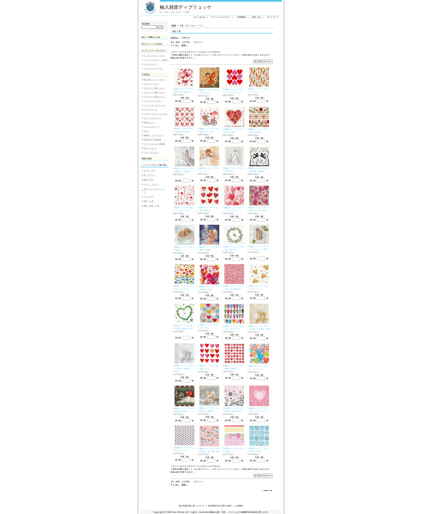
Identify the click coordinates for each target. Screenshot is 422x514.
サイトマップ (273, 17)
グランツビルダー (151, 152)
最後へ (184, 45)
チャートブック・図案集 (154, 144)
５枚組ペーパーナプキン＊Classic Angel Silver (184, 368)
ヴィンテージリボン (152, 101)
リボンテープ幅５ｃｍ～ (154, 97)
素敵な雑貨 (147, 158)
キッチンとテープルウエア (154, 51)
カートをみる (199, 17)
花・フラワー (149, 175)
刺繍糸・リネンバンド (153, 135)
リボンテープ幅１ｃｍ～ (154, 88)
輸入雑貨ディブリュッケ (186, 7)
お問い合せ (256, 17)
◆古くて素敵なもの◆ (151, 37)
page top (268, 490)
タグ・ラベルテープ (152, 118)
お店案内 (239, 506)
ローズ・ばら (149, 170)
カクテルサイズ (150, 64)
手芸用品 (146, 74)
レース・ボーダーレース (154, 105)
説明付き (175, 38)
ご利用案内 (241, 17)
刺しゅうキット (150, 148)
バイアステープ (150, 109)
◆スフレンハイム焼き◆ (152, 44)
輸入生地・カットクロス (154, 79)
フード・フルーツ (151, 184)
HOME (173, 25)
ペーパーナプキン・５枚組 (155, 60)
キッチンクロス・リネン (154, 55)
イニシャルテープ (151, 127)
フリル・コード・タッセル (155, 114)
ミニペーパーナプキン (153, 68)
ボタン (146, 131)
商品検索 (146, 24)
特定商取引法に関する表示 (220, 506)
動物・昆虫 (148, 180)
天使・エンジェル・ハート (154, 190)
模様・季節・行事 (151, 206)
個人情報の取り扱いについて (192, 506)
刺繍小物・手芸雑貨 (152, 139)
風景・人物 (148, 201)
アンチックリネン (151, 84)
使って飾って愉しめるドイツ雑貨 (175, 12)
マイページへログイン (221, 17)
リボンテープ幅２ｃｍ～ (154, 92)
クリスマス (148, 196)
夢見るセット (149, 122)
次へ (177, 45)
